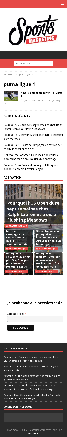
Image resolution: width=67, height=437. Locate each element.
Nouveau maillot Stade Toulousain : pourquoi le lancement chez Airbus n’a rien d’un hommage (48, 236)
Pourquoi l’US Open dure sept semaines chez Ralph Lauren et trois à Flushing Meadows (33, 211)
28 (7, 103)
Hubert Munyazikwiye (51, 100)
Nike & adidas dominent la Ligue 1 (42, 94)
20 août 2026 (45, 248)
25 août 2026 (15, 226)
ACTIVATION (13, 177)
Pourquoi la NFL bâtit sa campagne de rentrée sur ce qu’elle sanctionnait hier (17, 236)
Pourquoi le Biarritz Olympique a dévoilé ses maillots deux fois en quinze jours (48, 260)
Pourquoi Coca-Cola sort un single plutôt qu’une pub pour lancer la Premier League (18, 260)
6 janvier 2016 (29, 100)
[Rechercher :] (33, 63)
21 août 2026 (15, 248)
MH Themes (33, 433)
